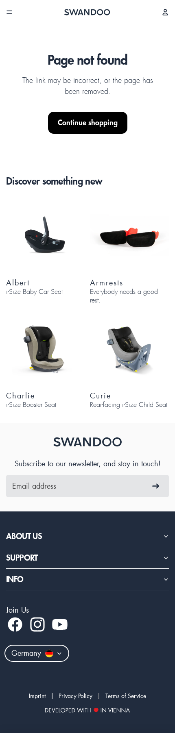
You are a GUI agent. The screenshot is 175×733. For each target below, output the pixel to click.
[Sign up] (156, 486)
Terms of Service (125, 696)
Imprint (37, 696)
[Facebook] (15, 624)
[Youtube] (60, 624)
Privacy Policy (75, 696)
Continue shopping (88, 122)
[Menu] (9, 12)
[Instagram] (37, 624)
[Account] (165, 12)
